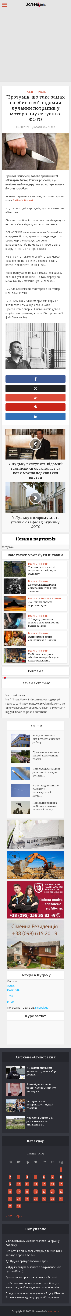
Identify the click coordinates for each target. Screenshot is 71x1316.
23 (10, 1199)
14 (52, 1184)
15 (60, 1184)
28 (52, 1199)
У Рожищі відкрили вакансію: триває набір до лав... (41, 1071)
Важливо (33, 598)
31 (18, 1206)
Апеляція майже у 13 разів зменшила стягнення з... (40, 1121)
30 (10, 1206)
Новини (41, 92)
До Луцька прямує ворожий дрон (40, 603)
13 (43, 1184)
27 (43, 1199)
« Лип (9, 1216)
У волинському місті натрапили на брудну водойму (42, 570)
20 (43, 1191)
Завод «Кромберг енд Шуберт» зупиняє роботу (46, 739)
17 (18, 1191)
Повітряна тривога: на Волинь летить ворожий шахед (45, 806)
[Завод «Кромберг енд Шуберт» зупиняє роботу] (22, 740)
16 (10, 1191)
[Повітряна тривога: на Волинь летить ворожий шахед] (22, 807)
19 (35, 1191)
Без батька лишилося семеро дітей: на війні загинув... (42, 588)
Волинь (29, 92)
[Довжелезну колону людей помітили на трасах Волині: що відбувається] (22, 756)
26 (35, 1199)
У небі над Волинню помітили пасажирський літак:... (46, 790)
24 (18, 1199)
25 (27, 1199)
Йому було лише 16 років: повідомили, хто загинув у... (41, 1088)
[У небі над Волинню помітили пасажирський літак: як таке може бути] (22, 790)
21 (52, 1191)
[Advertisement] (35, 46)
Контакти (53, 1311)
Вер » (18, 1216)
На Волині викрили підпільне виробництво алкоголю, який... (43, 657)
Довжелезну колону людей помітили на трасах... (46, 755)
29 (60, 1199)
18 (27, 1191)
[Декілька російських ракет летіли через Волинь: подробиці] (22, 773)
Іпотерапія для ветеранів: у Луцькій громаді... (40, 1104)
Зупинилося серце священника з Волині (42, 638)
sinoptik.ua (41, 1007)
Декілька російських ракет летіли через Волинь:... (46, 772)
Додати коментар (43, 127)
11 (27, 1184)
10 (18, 1184)
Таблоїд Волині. (23, 200)
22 (60, 1191)
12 (35, 1184)
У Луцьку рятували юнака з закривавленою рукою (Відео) (43, 622)
